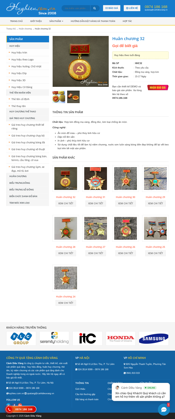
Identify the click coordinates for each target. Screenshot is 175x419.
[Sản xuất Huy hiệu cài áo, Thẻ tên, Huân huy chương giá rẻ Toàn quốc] (32, 8)
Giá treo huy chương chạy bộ (27, 135)
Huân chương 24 (65, 296)
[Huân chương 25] (155, 229)
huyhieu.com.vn (16, 393)
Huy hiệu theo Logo (22, 59)
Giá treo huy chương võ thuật (28, 149)
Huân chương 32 (65, 197)
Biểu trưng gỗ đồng (21, 189)
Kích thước (118, 67)
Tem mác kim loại (19, 202)
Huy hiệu (14, 45)
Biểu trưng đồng (19, 182)
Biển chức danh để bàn (23, 196)
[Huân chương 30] (125, 179)
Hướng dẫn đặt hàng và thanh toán (93, 21)
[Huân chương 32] (65, 179)
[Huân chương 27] (95, 229)
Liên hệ (133, 8)
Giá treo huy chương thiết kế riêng (27, 126)
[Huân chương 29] (155, 179)
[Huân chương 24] (65, 278)
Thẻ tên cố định (20, 99)
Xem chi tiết (65, 203)
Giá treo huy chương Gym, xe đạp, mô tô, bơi (27, 168)
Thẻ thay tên (18, 106)
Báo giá (113, 8)
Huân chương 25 (155, 246)
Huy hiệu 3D (18, 80)
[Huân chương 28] (65, 229)
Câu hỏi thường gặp (85, 394)
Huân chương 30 (125, 197)
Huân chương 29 (155, 197)
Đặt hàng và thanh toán (86, 399)
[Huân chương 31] (95, 179)
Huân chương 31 (95, 197)
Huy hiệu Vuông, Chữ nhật (26, 66)
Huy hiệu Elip (19, 73)
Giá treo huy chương (22, 118)
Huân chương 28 (65, 246)
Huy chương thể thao (22, 111)
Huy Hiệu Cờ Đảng (21, 87)
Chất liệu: (117, 72)
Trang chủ (16, 21)
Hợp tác (127, 21)
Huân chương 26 (125, 246)
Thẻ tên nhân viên (20, 92)
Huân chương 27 (95, 246)
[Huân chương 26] (125, 229)
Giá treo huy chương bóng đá (28, 142)
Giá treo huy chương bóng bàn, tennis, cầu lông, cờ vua (29, 158)
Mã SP (115, 63)
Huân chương (17, 176)
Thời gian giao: (120, 76)
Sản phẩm (55, 21)
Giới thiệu (36, 21)
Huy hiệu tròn (19, 52)
